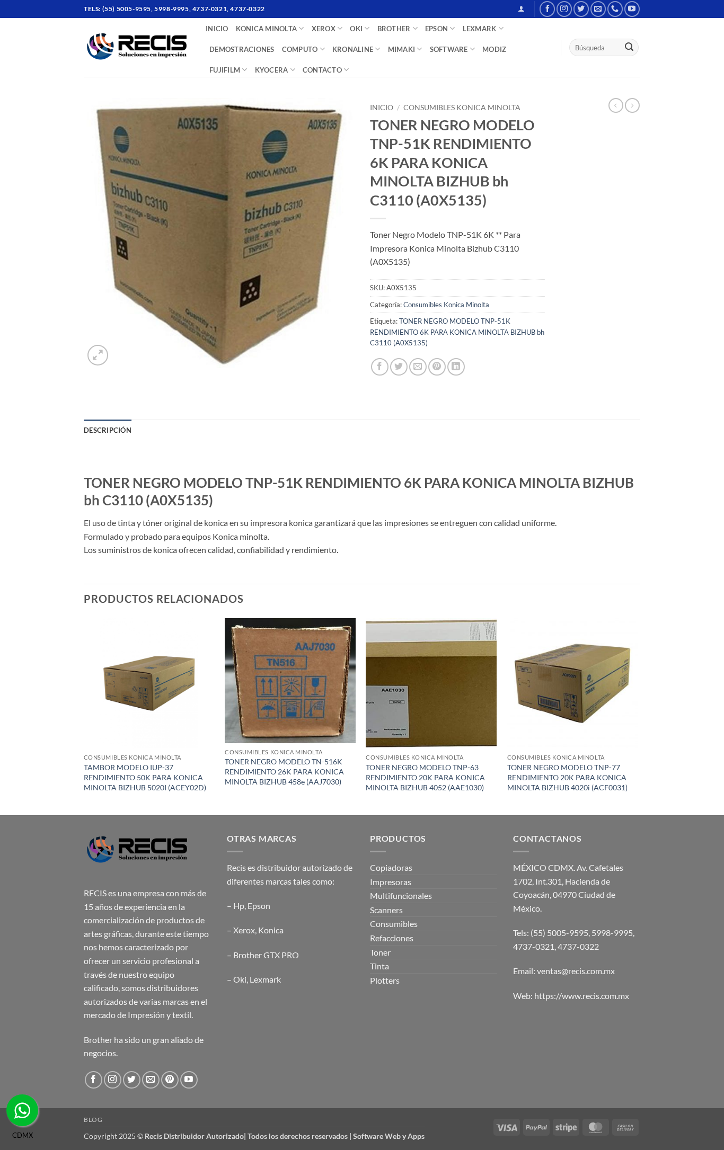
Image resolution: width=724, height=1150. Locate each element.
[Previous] (84, 715)
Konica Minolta (266, 28)
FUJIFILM (224, 70)
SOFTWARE (449, 49)
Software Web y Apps (389, 1135)
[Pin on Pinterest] (437, 367)
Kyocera (271, 70)
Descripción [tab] (107, 430)
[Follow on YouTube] (632, 8)
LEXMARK (480, 28)
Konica (271, 930)
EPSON (436, 28)
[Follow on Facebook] (547, 8)
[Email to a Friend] (418, 367)
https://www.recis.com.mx (581, 996)
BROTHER (394, 28)
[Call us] (615, 8)
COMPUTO (300, 49)
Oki (239, 979)
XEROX (323, 28)
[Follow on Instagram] (564, 8)
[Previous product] (632, 105)
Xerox (244, 930)
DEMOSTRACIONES (242, 49)
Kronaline (352, 49)
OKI (356, 28)
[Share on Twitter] (399, 367)
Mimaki (402, 49)
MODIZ (494, 49)
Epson (259, 906)
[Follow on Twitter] (581, 8)
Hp (238, 906)
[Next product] (615, 105)
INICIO (217, 28)
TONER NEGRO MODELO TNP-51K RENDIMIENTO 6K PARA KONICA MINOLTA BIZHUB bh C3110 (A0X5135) (457, 332)
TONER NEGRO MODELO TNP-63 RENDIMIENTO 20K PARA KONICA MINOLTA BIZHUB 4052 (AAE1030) (425, 777)
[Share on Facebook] (380, 367)
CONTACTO (322, 70)
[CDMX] (22, 1110)
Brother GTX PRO (266, 955)
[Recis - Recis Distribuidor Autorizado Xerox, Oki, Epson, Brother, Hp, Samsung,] (137, 47)
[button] (521, 8)
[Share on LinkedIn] (456, 367)
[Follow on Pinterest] (170, 1080)
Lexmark (265, 979)
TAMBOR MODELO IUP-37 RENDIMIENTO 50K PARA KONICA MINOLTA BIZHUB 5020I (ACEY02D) (145, 777)
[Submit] (629, 48)
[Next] (637, 715)
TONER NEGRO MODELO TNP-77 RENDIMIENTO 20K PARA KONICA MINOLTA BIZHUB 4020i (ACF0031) (567, 777)
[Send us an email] (598, 8)
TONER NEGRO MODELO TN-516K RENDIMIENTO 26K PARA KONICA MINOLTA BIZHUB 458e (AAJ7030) (284, 771)
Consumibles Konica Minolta (461, 107)
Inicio (381, 107)
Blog (93, 1120)
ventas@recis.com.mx (576, 971)
